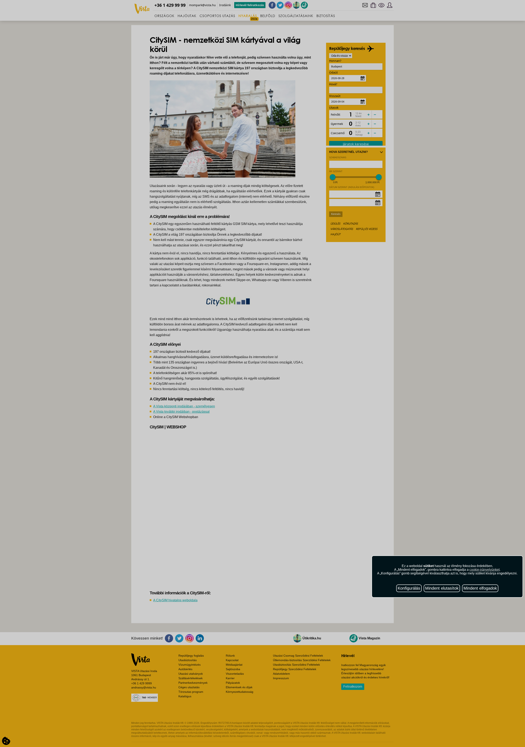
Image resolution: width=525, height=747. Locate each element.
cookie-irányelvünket (484, 569)
